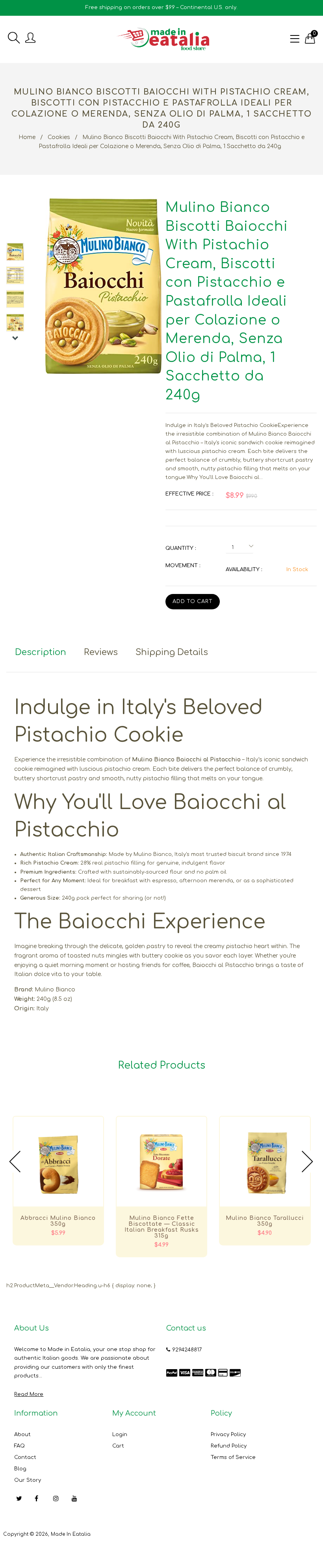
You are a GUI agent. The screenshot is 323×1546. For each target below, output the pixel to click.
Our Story (27, 1480)
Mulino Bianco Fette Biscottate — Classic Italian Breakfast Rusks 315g (161, 1227)
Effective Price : (189, 494)
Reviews (101, 652)
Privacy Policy (228, 1434)
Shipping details (172, 652)
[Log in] (30, 38)
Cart (118, 1446)
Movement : (182, 565)
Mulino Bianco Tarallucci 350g (265, 1221)
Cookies (59, 137)
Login (119, 1434)
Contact (25, 1457)
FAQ (19, 1446)
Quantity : (180, 548)
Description (40, 652)
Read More (28, 1394)
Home (27, 137)
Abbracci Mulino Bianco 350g (58, 1221)
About (22, 1434)
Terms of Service (233, 1457)
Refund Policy (229, 1446)
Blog (20, 1469)
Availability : (244, 569)
